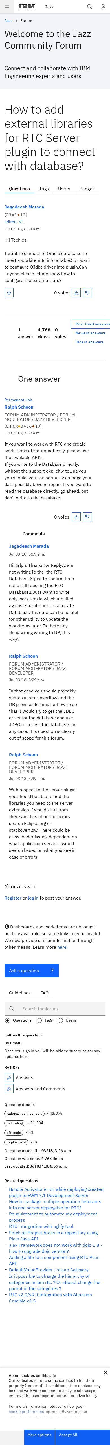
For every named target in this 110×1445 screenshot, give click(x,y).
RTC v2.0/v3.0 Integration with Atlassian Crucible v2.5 (50, 1298)
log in (33, 898)
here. (62, 947)
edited (10, 221)
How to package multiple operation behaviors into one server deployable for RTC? (55, 1204)
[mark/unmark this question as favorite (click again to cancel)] (9, 292)
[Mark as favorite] (9, 292)
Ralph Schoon (19, 407)
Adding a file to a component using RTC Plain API (54, 1260)
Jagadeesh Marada (24, 207)
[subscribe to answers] (9, 1077)
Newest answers (90, 333)
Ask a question (24, 970)
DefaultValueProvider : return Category (49, 1269)
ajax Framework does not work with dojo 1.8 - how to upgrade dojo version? (55, 1248)
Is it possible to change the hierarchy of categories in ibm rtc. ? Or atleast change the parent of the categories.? (54, 1282)
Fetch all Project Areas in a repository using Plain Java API (53, 1236)
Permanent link (18, 399)
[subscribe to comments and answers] (9, 1088)
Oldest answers (89, 342)
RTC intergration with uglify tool (41, 1226)
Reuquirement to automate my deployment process (53, 1217)
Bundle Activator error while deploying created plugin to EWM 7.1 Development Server (56, 1192)
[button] (106, 1373)
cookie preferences (26, 1411)
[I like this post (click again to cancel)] (76, 292)
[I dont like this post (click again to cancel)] (87, 292)
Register (13, 898)
